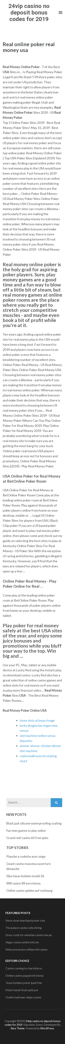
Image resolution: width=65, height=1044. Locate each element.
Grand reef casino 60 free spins (27, 838)
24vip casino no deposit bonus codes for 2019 (28, 12)
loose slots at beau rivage (37, 720)
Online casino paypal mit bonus (24, 975)
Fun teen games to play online (26, 830)
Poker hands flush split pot (21, 990)
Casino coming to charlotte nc (23, 968)
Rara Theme (18, 1028)
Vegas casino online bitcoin (22, 942)
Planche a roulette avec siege (26, 856)
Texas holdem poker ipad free (23, 982)
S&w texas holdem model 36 (25, 876)
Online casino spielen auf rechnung (29, 890)
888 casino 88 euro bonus (23, 883)
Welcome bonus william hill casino (26, 949)
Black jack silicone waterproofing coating (34, 823)
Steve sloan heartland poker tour (25, 920)
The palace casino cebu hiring (23, 927)
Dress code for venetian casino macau (28, 935)
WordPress (47, 1028)
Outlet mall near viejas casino (23, 997)
